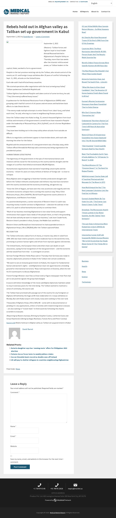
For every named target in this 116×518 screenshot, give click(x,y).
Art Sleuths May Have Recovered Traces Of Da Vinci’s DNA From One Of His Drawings (95, 40)
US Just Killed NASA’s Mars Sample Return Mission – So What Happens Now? (95, 29)
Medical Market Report (21, 12)
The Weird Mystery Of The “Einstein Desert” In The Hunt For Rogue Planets (95, 168)
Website (13, 446)
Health (84, 266)
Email (13, 436)
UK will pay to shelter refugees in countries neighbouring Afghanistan (40, 360)
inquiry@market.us (61, 2)
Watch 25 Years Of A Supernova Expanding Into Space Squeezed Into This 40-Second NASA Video (94, 138)
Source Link (10, 323)
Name (13, 426)
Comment (14, 392)
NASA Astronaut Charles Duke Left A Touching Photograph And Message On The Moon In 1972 (95, 179)
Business (85, 261)
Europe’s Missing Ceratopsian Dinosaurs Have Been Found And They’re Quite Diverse (94, 104)
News (18, 369)
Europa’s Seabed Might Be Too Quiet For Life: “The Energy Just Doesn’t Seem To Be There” (94, 201)
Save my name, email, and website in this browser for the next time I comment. (36, 460)
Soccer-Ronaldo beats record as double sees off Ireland (34, 357)
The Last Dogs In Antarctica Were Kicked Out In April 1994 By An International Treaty (95, 227)
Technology (86, 282)
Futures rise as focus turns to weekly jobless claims (32, 354)
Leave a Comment (43, 36)
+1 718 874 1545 (83, 2)
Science (85, 277)
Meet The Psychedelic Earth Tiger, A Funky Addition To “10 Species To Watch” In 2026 (95, 157)
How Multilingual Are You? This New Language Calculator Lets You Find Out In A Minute (95, 190)
